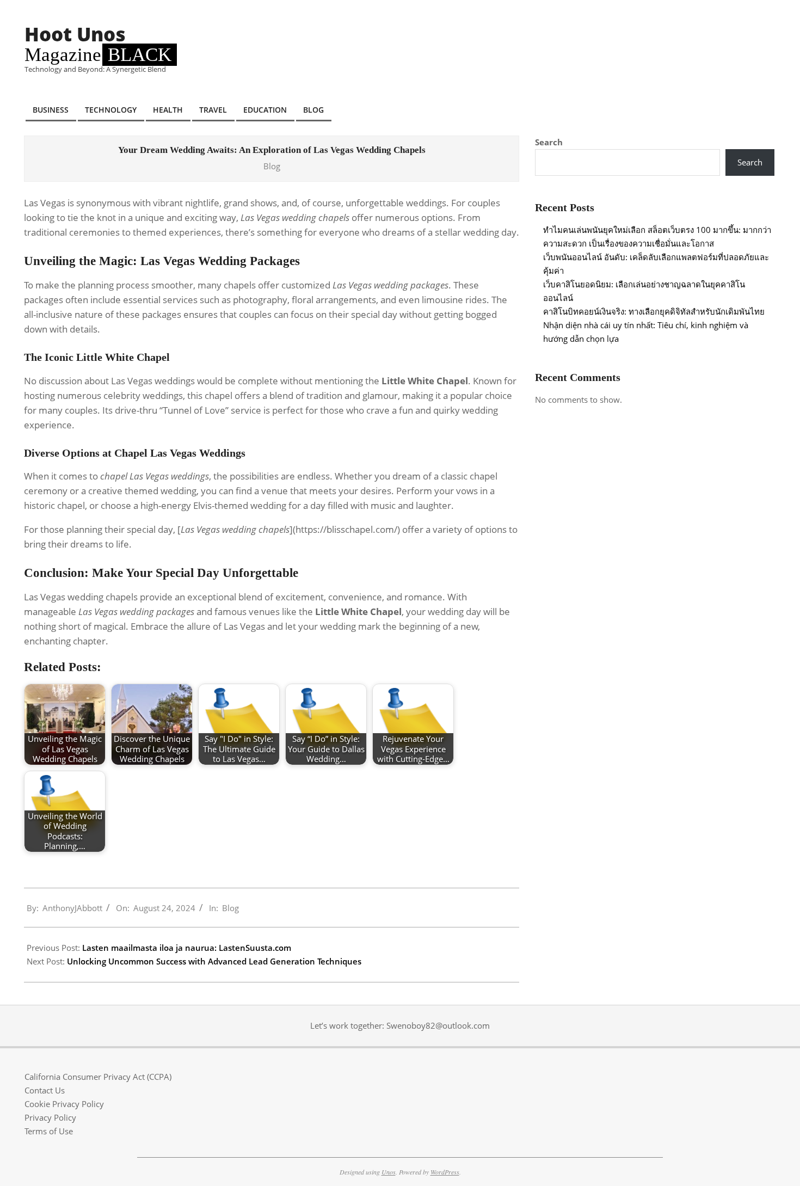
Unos (388, 1171)
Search (549, 142)
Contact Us (44, 1090)
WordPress (444, 1171)
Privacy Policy (50, 1117)
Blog (271, 166)
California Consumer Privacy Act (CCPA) (97, 1076)
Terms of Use (48, 1131)
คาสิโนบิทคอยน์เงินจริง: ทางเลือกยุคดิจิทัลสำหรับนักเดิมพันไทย (654, 311)
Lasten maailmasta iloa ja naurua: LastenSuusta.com (186, 947)
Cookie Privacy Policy (64, 1103)
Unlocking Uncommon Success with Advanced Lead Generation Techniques (214, 961)
